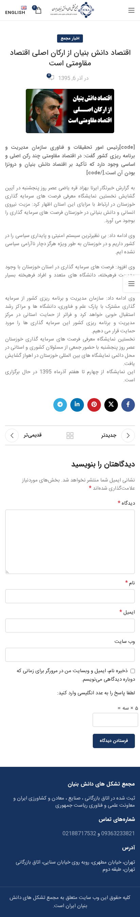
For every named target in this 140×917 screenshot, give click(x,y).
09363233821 (117, 833)
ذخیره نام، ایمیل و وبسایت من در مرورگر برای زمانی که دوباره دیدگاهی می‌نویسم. (76, 675)
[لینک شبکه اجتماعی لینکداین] (77, 405)
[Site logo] (71, 10)
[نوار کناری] (131, 283)
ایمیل (127, 612)
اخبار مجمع (70, 38)
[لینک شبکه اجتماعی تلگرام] (60, 405)
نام (130, 583)
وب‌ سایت (125, 642)
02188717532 (79, 833)
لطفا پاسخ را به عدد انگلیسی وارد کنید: (96, 693)
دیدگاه (126, 504)
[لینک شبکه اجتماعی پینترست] (94, 405)
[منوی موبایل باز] (131, 10)
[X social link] (111, 405)
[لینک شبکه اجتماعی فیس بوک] (128, 405)
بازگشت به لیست (70, 435)
